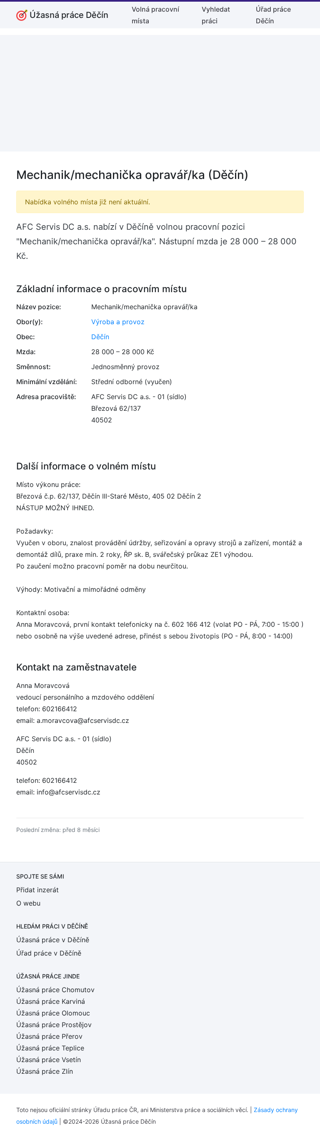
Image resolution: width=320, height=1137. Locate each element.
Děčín (100, 337)
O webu (28, 903)
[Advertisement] (160, 93)
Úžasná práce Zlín (44, 1071)
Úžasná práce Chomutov (55, 990)
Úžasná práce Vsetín (48, 1059)
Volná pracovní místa (155, 15)
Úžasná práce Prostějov (54, 1024)
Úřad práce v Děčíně (48, 953)
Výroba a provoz (118, 322)
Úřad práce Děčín (273, 15)
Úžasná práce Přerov (49, 1036)
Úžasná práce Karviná (50, 1001)
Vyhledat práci (216, 15)
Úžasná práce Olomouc (53, 1013)
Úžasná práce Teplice (50, 1048)
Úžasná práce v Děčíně (52, 940)
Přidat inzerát (37, 890)
